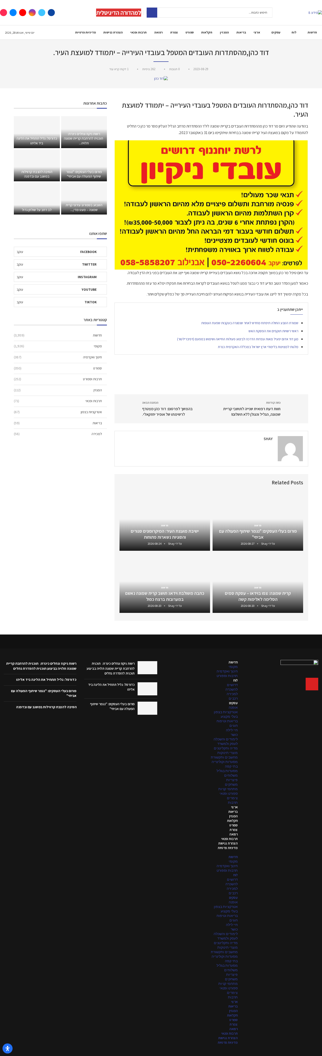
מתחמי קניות (228, 789)
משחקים (231, 784)
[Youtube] (22, 12)
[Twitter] (41, 12)
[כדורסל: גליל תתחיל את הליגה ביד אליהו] (37, 132)
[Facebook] (51, 12)
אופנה (233, 707)
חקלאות (206, 32)
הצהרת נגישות (113, 32)
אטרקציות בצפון (58, 412)
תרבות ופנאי (138, 32)
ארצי (257, 32)
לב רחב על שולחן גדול (37, 209)
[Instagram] (32, 12)
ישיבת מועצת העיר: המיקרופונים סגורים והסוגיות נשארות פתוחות (165, 534)
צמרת (174, 32)
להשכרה (231, 689)
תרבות (233, 802)
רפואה (158, 32)
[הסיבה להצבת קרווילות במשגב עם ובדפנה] (37, 165)
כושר (234, 735)
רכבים (233, 698)
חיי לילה (232, 730)
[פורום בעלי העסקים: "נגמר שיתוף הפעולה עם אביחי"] (84, 165)
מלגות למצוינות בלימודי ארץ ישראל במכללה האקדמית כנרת (258, 347)
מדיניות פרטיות (85, 32)
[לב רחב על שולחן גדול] (37, 199)
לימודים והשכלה (226, 739)
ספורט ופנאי (229, 793)
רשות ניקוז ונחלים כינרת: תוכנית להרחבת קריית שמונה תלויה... (84, 139)
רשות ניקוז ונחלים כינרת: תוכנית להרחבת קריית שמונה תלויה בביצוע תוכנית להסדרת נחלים (111, 668)
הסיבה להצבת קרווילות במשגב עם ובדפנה (36, 174)
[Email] (13, 12)
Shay (268, 438)
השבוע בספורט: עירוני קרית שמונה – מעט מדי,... (84, 207)
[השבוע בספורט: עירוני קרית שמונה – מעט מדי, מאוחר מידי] (84, 199)
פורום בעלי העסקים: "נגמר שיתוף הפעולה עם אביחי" (258, 534)
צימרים (232, 798)
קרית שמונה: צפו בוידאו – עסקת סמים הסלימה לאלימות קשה (258, 596)
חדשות (312, 32)
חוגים (233, 726)
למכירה (58, 434)
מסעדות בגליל (227, 771)
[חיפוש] (152, 13)
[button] (201, 852)
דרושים (232, 685)
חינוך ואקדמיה (58, 357)
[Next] (124, 483)
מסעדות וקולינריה (225, 762)
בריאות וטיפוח (227, 721)
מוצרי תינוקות (227, 753)
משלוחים (231, 775)
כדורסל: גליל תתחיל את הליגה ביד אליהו (37, 140)
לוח (294, 32)
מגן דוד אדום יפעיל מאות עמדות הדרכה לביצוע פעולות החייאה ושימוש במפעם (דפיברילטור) (237, 339)
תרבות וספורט (58, 379)
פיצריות (232, 780)
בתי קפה (231, 766)
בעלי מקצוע (229, 716)
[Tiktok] (3, 12)
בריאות (241, 32)
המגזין (224, 32)
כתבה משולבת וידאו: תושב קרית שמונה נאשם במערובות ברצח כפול (164, 596)
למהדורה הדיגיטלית (118, 13)
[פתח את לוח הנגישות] (8, 1048)
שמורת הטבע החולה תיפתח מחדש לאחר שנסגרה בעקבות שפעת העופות (249, 323)
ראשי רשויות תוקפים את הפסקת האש (273, 331)
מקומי (58, 346)
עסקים (275, 32)
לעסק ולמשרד (227, 744)
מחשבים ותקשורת (224, 757)
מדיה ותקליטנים (226, 748)
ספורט (189, 32)
